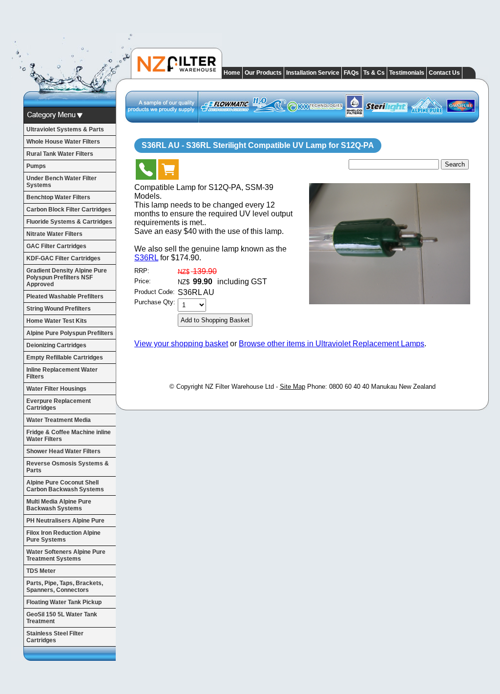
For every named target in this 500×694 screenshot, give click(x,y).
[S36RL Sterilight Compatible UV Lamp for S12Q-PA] (389, 301)
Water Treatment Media (58, 420)
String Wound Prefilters (58, 308)
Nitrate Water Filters (54, 234)
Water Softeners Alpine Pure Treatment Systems (65, 555)
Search (455, 164)
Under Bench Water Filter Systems (61, 182)
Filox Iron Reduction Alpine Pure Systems (63, 536)
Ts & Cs (374, 72)
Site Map (292, 386)
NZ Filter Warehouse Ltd (239, 386)
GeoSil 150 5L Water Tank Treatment (61, 618)
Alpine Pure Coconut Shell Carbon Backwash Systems (65, 486)
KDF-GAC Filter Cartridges (63, 258)
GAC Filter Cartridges (56, 246)
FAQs (351, 72)
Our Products (263, 72)
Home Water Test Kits (56, 320)
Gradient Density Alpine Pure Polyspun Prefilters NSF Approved (66, 277)
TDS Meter (41, 571)
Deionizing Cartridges (56, 345)
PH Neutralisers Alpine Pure (65, 520)
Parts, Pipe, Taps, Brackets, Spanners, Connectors (64, 586)
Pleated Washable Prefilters (65, 296)
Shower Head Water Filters (63, 451)
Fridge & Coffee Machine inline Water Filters (68, 435)
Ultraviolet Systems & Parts (65, 129)
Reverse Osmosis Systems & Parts (67, 467)
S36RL (146, 257)
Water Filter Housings (56, 388)
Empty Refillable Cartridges (64, 357)
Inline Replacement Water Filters (62, 373)
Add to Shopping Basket (215, 320)
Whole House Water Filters (63, 141)
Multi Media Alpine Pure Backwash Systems (58, 505)
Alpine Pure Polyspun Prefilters (69, 333)
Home (232, 72)
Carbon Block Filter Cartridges (68, 209)
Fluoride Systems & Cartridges (69, 221)
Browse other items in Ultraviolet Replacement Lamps (331, 343)
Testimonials (406, 72)
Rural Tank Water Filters (59, 153)
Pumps (36, 166)
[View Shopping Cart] (168, 172)
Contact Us (444, 72)
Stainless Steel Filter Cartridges (54, 637)
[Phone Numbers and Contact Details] (146, 172)
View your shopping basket (181, 343)
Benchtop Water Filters (58, 197)
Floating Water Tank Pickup (64, 602)
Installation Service (312, 72)
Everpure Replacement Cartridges (58, 404)
